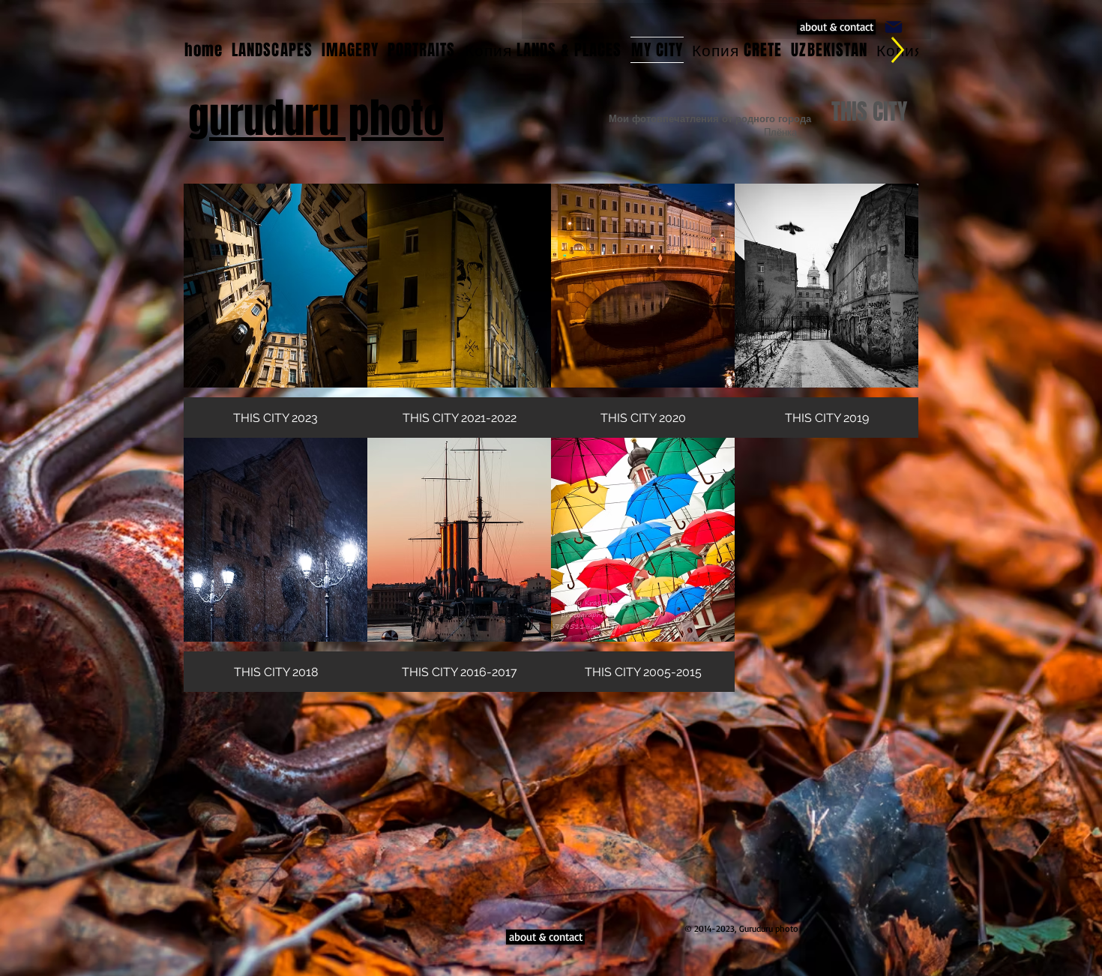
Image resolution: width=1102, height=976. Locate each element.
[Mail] (893, 27)
